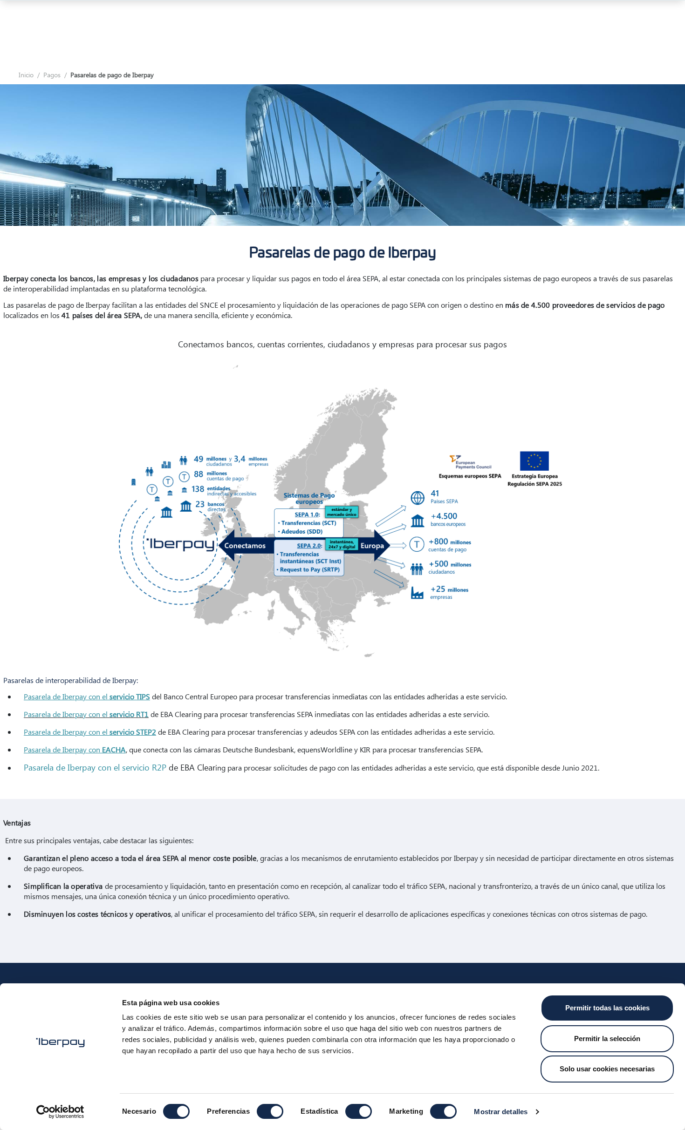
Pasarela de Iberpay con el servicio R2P (95, 767)
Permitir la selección (607, 1038)
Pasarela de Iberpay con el (87, 696)
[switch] (270, 1111)
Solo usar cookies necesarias (607, 1069)
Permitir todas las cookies (607, 1008)
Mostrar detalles (500, 1112)
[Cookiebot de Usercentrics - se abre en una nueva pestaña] (60, 1112)
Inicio (26, 74)
